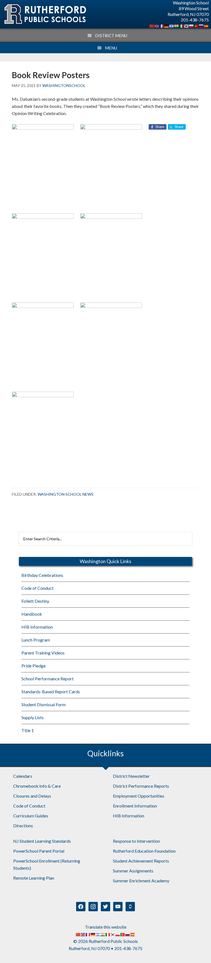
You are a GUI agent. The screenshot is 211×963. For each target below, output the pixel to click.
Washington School (44, 14)
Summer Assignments (133, 870)
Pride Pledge (33, 665)
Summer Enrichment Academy (141, 880)
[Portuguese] (196, 25)
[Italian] (181, 25)
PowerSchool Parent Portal (38, 850)
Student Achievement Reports (141, 860)
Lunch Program (35, 639)
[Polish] (191, 25)
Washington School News (65, 494)
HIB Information (37, 626)
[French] (161, 25)
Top (198, 950)
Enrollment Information (135, 805)
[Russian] (201, 25)
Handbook (31, 613)
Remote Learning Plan (33, 877)
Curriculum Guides (30, 815)
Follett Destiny (35, 601)
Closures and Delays (32, 795)
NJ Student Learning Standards (42, 841)
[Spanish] (206, 25)
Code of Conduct (37, 588)
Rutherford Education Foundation (144, 850)
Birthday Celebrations (42, 575)
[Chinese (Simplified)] (151, 25)
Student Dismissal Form (43, 704)
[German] (166, 25)
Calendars (22, 776)
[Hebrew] (171, 25)
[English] (156, 25)
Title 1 (27, 730)
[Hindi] (176, 25)
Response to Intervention (136, 841)
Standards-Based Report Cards (50, 691)
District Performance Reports (141, 786)
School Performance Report (47, 678)
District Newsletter (131, 776)
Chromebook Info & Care (37, 786)
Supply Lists (32, 717)
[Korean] (186, 25)
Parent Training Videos (43, 652)
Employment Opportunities (138, 795)
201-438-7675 (195, 19)
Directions (23, 825)
